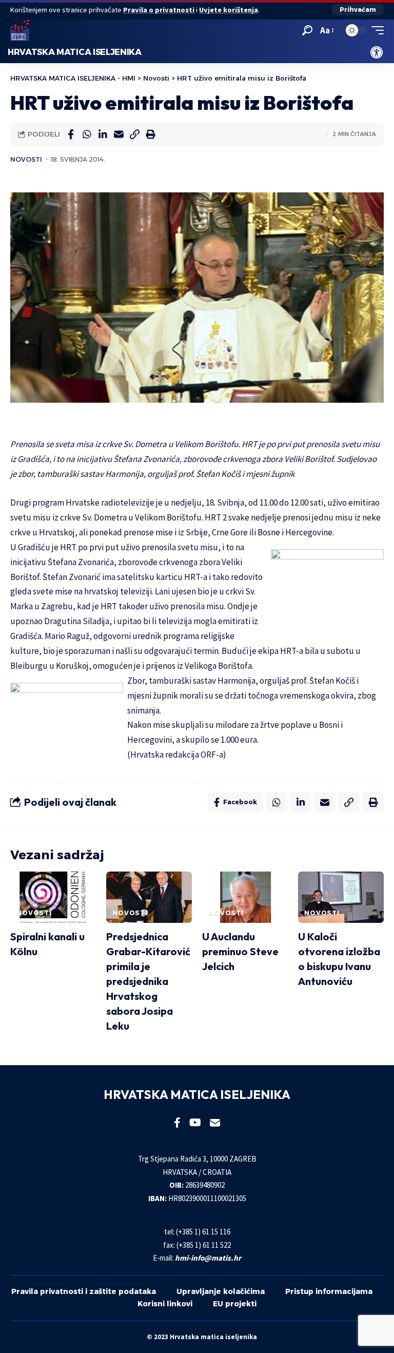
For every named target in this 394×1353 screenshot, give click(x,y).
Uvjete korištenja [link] (228, 9)
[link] (376, 52)
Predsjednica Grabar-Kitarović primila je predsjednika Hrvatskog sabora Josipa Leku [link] (148, 981)
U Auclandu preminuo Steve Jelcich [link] (240, 951)
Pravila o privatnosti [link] (158, 9)
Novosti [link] (26, 159)
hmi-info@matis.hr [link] (208, 1258)
